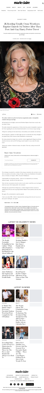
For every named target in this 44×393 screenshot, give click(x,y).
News (30, 38)
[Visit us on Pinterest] (22, 384)
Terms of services (17, 163)
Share (5, 114)
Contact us (34, 375)
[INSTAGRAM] (14, 202)
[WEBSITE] (16, 202)
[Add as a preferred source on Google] (33, 384)
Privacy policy (34, 377)
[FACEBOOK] (11, 202)
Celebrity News (22, 19)
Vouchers (35, 7)
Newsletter (40, 114)
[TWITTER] (13, 202)
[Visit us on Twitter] (11, 384)
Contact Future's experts (22, 375)
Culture (29, 7)
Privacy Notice (35, 163)
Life (24, 7)
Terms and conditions (11, 377)
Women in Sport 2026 (12, 10)
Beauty (14, 7)
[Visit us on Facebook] (18, 384)
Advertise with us (23, 377)
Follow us (33, 114)
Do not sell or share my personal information (22, 380)
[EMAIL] (17, 202)
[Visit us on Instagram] (15, 384)
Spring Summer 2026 (32, 10)
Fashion (8, 7)
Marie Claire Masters (22, 10)
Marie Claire (16, 38)
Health (19, 7)
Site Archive (10, 375)
